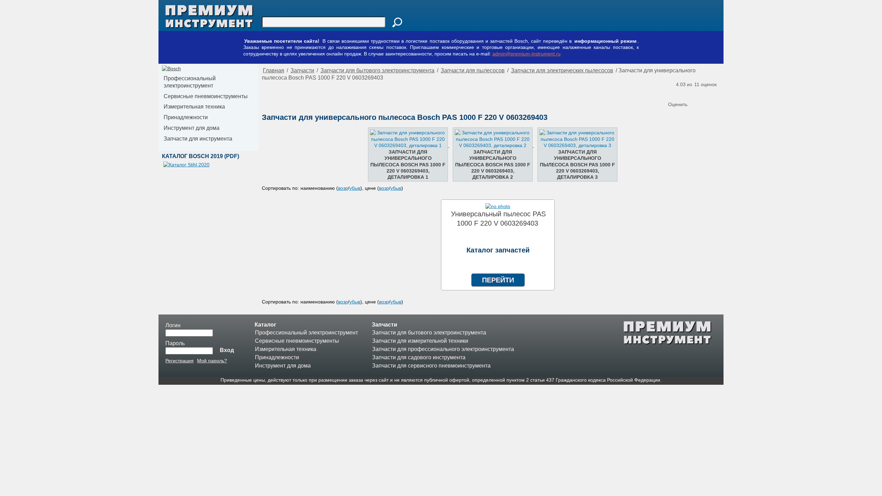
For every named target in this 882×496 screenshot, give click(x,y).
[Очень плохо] (674, 93)
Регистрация (179, 360)
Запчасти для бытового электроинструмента (377, 70)
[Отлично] (701, 93)
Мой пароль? (212, 360)
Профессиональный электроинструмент (190, 82)
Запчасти (302, 70)
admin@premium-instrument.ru (526, 53)
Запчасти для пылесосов (473, 70)
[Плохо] (681, 93)
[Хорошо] (694, 93)
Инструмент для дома (191, 128)
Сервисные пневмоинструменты (206, 96)
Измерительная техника (194, 107)
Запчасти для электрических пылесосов (562, 70)
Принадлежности (186, 117)
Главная (273, 70)
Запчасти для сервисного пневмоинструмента (431, 366)
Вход (227, 350)
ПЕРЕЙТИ (498, 280)
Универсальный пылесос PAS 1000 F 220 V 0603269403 (498, 218)
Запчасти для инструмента (198, 139)
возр (343, 188)
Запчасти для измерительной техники (420, 341)
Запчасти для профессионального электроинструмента (443, 349)
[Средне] (688, 93)
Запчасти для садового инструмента (418, 357)
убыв (354, 188)
